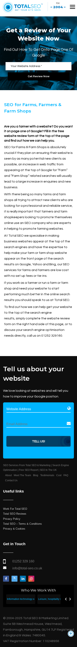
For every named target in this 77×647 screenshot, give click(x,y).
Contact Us (11, 480)
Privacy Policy (11, 518)
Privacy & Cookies (14, 528)
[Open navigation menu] (72, 6)
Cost (58, 475)
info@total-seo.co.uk (27, 568)
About (8, 475)
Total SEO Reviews (14, 513)
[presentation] (66, 598)
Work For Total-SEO (15, 508)
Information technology (20, 599)
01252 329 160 (23, 561)
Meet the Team (22, 475)
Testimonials (47, 475)
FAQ (65, 475)
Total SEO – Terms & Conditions (22, 523)
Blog (35, 475)
